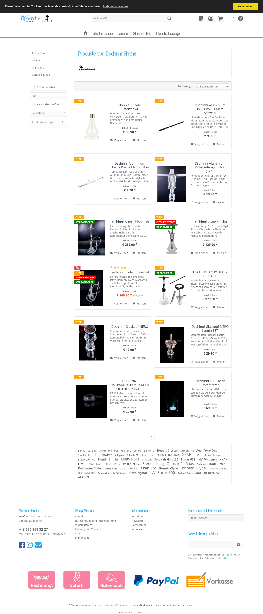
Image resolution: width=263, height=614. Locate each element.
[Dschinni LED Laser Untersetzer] (172, 396)
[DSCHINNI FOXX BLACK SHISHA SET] (172, 288)
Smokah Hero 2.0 (88, 455)
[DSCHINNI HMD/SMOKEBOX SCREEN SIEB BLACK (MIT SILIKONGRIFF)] (91, 398)
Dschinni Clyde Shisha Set (129, 272)
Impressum (82, 537)
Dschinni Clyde (193, 468)
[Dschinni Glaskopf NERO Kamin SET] (172, 342)
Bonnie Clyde (169, 468)
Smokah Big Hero (144, 450)
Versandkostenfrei (48, 104)
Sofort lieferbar (46, 87)
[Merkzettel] (201, 18)
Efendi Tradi (148, 455)
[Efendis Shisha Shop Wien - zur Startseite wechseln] (36, 20)
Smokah (107, 455)
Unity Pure (130, 459)
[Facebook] (22, 545)
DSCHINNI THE (87, 473)
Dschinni (93, 450)
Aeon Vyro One (206, 450)
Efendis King (153, 463)
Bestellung (138, 516)
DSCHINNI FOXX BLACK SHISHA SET (210, 274)
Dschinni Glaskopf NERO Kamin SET (210, 328)
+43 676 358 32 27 (33, 529)
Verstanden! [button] (245, 6)
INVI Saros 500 (162, 472)
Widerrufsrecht (84, 525)
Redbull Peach (186, 473)
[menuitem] (132, 18)
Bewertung (38, 113)
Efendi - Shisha (108, 459)
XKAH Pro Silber (109, 450)
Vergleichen (120, 140)
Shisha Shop (38, 53)
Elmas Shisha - (212, 455)
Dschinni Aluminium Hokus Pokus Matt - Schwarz (210, 109)
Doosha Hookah (129, 468)
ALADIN (83, 477)
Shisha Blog (38, 67)
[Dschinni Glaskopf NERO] (91, 340)
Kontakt (79, 516)
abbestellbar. (223, 558)
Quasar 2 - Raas (181, 463)
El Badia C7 (132, 455)
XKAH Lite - (192, 454)
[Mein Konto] (211, 18)
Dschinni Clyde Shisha (210, 222)
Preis (35, 96)
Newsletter (138, 520)
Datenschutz (139, 525)
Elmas (82, 450)
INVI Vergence (208, 459)
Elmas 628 (188, 459)
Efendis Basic (113, 464)
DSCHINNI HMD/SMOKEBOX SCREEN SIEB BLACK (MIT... (129, 385)
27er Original (138, 473)
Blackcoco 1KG (87, 459)
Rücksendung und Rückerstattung (95, 520)
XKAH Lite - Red (169, 455)
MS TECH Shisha (132, 464)
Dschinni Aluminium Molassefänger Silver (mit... (210, 167)
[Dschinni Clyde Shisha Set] (91, 286)
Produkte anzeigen (43, 122)
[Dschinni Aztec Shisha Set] (91, 235)
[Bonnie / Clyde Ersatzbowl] (91, 120)
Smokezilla (104, 473)
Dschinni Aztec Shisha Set (130, 222)
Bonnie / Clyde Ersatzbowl (130, 107)
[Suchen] (169, 18)
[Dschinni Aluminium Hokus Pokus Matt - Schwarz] (172, 122)
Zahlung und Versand (88, 529)
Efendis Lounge (40, 74)
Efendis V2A (119, 473)
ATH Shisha (187, 450)
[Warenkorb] (220, 18)
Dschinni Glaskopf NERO (129, 327)
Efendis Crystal (167, 450)
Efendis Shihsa (198, 518)
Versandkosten (123, 604)
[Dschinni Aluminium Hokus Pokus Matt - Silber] (91, 179)
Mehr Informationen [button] (115, 6)
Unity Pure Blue (218, 468)
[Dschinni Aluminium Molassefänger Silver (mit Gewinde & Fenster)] (172, 181)
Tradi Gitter (216, 464)
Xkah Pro (126, 450)
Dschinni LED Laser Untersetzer (210, 383)
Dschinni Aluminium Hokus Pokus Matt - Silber (130, 165)
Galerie (35, 60)
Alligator (120, 455)
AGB (77, 533)
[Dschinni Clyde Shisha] (172, 235)
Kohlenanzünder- (91, 468)
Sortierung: (184, 86)
